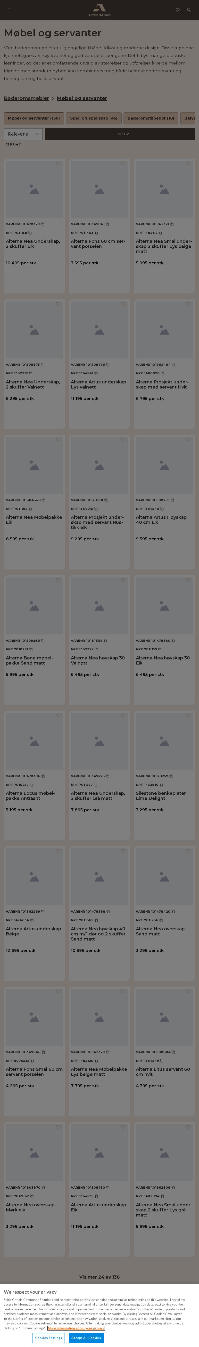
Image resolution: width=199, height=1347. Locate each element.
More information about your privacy (76, 1328)
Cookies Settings (48, 1338)
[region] (99, 1315)
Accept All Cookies (86, 1338)
